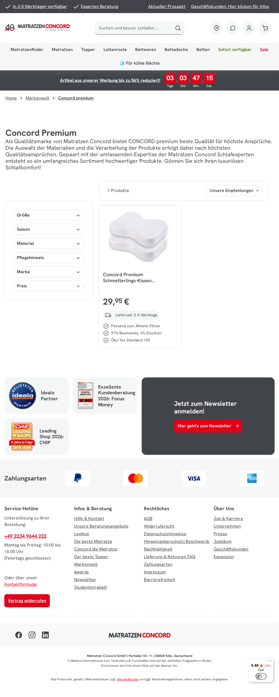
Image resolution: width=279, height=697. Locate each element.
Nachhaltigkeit (158, 549)
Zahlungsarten (158, 564)
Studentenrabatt (90, 587)
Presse (220, 534)
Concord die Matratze (95, 549)
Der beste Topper (91, 557)
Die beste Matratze (93, 541)
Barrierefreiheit (159, 579)
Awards (81, 572)
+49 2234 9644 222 (25, 536)
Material (25, 243)
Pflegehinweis (30, 257)
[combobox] (133, 28)
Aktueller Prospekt (167, 6)
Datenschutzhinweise (165, 534)
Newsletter (85, 579)
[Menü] (270, 662)
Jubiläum (223, 541)
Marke (23, 272)
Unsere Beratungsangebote (101, 526)
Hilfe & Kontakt (89, 518)
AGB (148, 518)
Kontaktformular (20, 584)
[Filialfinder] (216, 28)
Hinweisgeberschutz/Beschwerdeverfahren (187, 541)
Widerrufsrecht (159, 526)
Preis (22, 286)
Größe (23, 215)
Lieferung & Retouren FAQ (169, 557)
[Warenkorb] (265, 28)
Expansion (224, 557)
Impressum (155, 572)
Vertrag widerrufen (27, 600)
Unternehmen (227, 526)
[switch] (261, 676)
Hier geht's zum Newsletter (204, 426)
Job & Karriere (228, 518)
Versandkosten (128, 679)
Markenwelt (86, 564)
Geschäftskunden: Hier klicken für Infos (230, 6)
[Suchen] (177, 28)
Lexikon (81, 534)
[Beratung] (232, 28)
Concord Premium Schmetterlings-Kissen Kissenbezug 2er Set (127, 278)
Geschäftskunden (231, 549)
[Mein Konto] (249, 28)
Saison (23, 229)
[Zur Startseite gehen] (38, 28)
